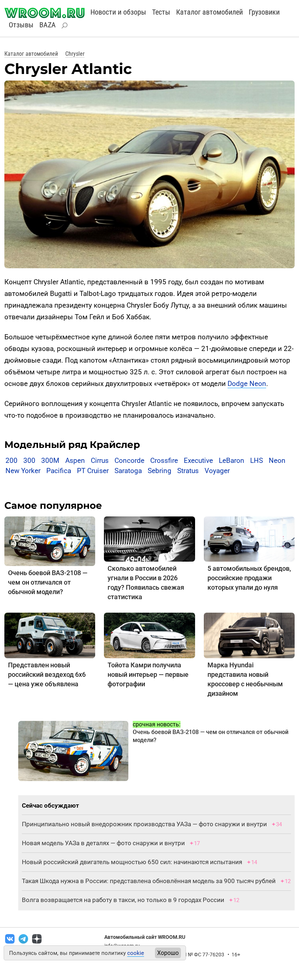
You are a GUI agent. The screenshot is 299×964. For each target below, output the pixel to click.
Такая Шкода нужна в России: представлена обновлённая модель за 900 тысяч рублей (149, 881)
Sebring (159, 471)
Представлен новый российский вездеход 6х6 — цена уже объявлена (47, 674)
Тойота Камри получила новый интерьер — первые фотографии (148, 674)
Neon (277, 460)
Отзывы (21, 24)
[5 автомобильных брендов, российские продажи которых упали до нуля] (249, 538)
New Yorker (22, 471)
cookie (135, 953)
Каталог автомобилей (209, 12)
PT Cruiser (93, 471)
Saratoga (128, 471)
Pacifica (58, 471)
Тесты (161, 12)
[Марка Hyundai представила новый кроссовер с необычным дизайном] (249, 635)
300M (50, 460)
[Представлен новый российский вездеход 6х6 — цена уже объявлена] (49, 635)
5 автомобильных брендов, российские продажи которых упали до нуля (249, 578)
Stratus (188, 471)
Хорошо (168, 952)
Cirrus (100, 460)
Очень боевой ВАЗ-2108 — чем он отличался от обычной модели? (48, 582)
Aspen (75, 460)
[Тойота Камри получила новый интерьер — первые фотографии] (149, 635)
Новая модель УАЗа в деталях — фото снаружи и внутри (103, 843)
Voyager (217, 471)
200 (11, 460)
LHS (256, 460)
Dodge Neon (247, 383)
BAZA (47, 24)
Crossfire (164, 460)
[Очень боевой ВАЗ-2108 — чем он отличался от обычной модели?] (49, 540)
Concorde (129, 460)
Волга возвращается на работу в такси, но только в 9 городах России (123, 899)
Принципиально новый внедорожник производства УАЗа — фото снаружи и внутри (144, 824)
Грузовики (264, 12)
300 (29, 460)
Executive (198, 460)
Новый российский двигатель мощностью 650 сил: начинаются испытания (132, 862)
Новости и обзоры (118, 12)
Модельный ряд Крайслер (72, 444)
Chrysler (75, 53)
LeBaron (231, 460)
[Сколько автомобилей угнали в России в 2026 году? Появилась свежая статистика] (149, 538)
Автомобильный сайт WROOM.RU (144, 937)
